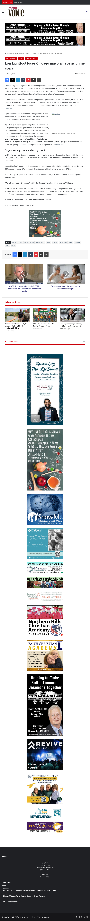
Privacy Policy (45, 877)
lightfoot (55, 242)
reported (8, 108)
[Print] (39, 80)
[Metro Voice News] (16, 11)
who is (13, 245)
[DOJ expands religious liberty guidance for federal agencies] (72, 315)
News (21, 58)
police (7, 245)
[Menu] (3, 12)
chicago (14, 242)
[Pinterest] (28, 80)
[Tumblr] (23, 80)
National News (17, 53)
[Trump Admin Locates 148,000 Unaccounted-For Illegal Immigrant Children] (17, 315)
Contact (45, 874)
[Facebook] (7, 80)
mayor (71, 242)
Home (8, 53)
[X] (12, 80)
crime (20, 242)
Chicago (8, 86)
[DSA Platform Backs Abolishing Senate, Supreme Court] (45, 315)
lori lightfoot (63, 242)
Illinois (48, 242)
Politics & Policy (31, 58)
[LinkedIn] (18, 80)
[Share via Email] (33, 80)
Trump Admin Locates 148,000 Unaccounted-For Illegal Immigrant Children (16, 326)
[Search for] (87, 12)
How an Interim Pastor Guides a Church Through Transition (34, 2)
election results (40, 242)
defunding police (29, 242)
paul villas (77, 242)
